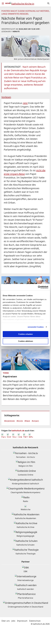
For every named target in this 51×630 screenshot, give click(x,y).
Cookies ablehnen (25, 341)
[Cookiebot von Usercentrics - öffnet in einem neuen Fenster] (38, 287)
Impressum (22, 620)
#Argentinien (9, 421)
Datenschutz (35, 620)
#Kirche (20, 421)
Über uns (5, 620)
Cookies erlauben (25, 334)
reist (25, 103)
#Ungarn (35, 421)
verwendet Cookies (36, 327)
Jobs (13, 620)
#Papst (27, 421)
